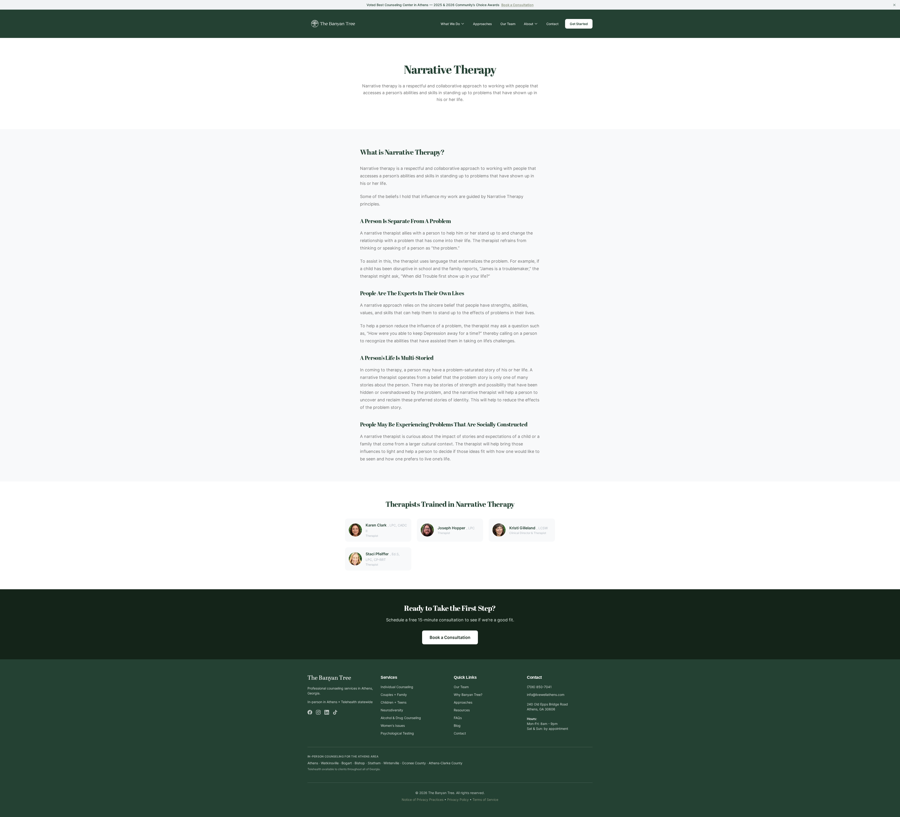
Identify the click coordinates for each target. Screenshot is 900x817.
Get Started (579, 24)
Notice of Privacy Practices (422, 800)
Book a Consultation (450, 637)
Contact (552, 24)
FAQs (458, 718)
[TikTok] (335, 712)
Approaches (482, 24)
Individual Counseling (397, 687)
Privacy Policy (458, 800)
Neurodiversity (392, 710)
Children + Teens (393, 702)
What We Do (450, 24)
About (528, 24)
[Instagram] (318, 712)
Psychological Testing (397, 733)
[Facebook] (310, 712)
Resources (462, 710)
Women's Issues (393, 725)
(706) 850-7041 (539, 687)
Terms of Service (485, 800)
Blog (457, 725)
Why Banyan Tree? (468, 695)
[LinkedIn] (326, 712)
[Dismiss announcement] (894, 5)
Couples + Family (394, 695)
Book (517, 5)
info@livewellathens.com (545, 695)
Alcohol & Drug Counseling (401, 718)
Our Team (507, 24)
